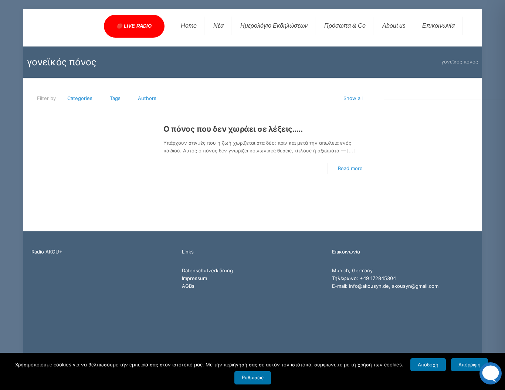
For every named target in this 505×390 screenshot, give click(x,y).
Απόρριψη (469, 364)
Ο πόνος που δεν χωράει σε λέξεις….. (233, 129)
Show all (353, 98)
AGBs (188, 286)
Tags (115, 98)
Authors (147, 98)
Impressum (194, 278)
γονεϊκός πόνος (459, 62)
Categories (79, 98)
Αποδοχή (428, 364)
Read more (350, 168)
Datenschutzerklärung (207, 270)
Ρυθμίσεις (253, 377)
